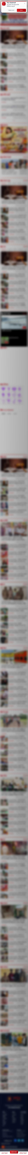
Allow (21, 10)
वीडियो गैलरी (23, 1153)
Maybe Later (11, 10)
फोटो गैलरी (4, 1153)
